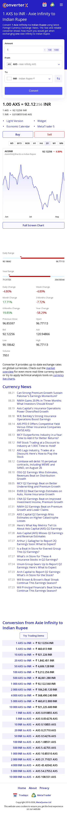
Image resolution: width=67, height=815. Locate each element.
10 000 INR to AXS (20, 777)
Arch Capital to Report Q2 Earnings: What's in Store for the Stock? (39, 573)
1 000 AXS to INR (21, 684)
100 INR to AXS (22, 742)
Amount (9, 43)
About (33, 788)
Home (22, 788)
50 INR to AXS (22, 736)
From (7, 57)
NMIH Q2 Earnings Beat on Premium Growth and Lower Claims (39, 508)
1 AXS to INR (23, 643)
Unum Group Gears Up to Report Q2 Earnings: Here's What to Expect (39, 565)
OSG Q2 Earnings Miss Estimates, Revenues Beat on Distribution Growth (37, 476)
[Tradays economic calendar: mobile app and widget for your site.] (45, 5)
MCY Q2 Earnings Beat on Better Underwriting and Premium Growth (38, 485)
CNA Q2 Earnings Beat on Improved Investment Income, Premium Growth (40, 500)
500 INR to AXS (22, 748)
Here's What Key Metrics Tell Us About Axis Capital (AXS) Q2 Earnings (39, 527)
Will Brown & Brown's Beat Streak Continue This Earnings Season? (38, 581)
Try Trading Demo (33, 635)
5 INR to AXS (23, 718)
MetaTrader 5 (45, 126)
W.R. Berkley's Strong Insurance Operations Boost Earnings (36, 417)
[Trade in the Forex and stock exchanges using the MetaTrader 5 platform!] (53, 5)
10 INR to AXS (22, 724)
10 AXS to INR (22, 654)
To (6, 72)
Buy (17, 134)
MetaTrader (44, 795)
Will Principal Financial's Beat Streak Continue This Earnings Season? (39, 589)
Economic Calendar (18, 126)
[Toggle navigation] (61, 5)
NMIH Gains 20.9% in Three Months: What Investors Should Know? (39, 402)
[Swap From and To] (58, 78)
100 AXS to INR (22, 672)
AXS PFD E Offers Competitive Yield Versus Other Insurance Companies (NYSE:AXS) (39, 427)
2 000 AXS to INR (21, 689)
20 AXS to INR (22, 660)
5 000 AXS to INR (21, 701)
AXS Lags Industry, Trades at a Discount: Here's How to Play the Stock (37, 454)
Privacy (44, 788)
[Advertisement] (33, 238)
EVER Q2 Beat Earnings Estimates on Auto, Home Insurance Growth (39, 492)
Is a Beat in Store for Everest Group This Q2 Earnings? (39, 550)
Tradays (23, 795)
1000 (56, 49)
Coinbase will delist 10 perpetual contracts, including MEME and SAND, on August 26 (37, 465)
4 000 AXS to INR (21, 695)
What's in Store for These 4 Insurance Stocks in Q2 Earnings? (37, 558)
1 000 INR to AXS (21, 753)
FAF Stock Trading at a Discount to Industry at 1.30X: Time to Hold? (38, 444)
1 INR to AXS (23, 713)
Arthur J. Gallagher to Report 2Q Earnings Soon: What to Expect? (36, 542)
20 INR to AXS (22, 730)
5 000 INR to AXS (21, 771)
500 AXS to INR (22, 678)
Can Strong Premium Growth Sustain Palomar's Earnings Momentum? (39, 394)
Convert (33, 90)
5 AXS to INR (23, 649)
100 (49, 49)
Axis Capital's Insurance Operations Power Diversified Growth (39, 410)
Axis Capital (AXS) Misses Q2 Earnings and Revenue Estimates (40, 534)
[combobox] (33, 64)
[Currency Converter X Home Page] (15, 5)
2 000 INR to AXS (21, 759)
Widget (41, 121)
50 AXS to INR (22, 666)
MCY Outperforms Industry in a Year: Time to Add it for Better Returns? (39, 436)
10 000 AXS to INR (20, 707)
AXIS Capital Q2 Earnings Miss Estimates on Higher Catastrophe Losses (37, 518)
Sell (49, 134)
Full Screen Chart (33, 225)
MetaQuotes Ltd (43, 802)
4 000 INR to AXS (21, 765)
